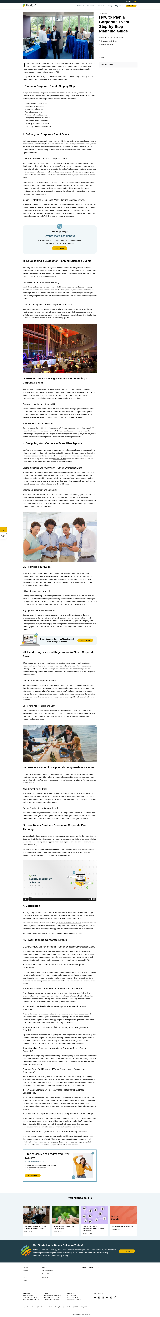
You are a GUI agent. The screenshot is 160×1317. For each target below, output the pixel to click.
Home (101, 13)
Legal (24, 1307)
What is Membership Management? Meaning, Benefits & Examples (94, 1228)
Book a (131, 5)
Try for (126, 1251)
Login (134, 1)
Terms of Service (31, 1307)
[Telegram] (118, 58)
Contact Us (128, 1)
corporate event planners (48, 204)
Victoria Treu (119, 37)
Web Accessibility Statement (82, 1307)
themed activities (59, 459)
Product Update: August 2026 (122, 1226)
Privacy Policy (59, 1307)
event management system (54, 666)
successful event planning (86, 141)
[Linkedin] (115, 58)
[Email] (112, 58)
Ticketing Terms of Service (45, 1307)
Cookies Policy (69, 1307)
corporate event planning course (47, 918)
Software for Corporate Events (70, 923)
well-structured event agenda (75, 450)
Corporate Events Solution (32, 839)
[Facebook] (109, 58)
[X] (106, 58)
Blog (105, 13)
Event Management (107, 44)
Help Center (38, 855)
